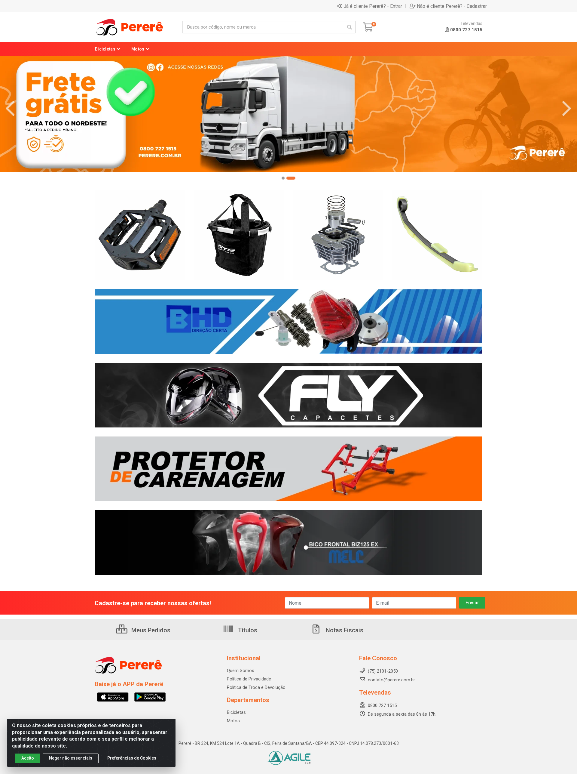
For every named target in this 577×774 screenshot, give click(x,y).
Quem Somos (240, 670)
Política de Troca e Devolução (256, 687)
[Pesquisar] (349, 27)
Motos (233, 720)
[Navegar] (10, 109)
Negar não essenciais (70, 758)
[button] (286, 178)
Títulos (247, 630)
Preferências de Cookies (131, 758)
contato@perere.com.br (391, 680)
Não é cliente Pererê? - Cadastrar (452, 6)
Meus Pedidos (150, 630)
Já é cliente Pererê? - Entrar (372, 6)
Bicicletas (236, 712)
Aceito (27, 758)
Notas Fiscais (343, 630)
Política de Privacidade (249, 679)
